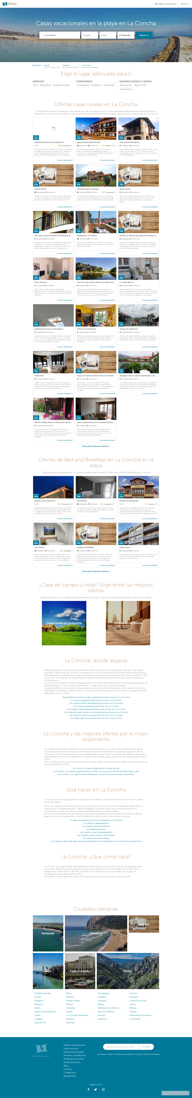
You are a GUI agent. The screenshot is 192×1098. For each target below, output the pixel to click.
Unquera (102, 997)
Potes (68, 993)
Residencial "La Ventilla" (87, 235)
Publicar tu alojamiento (75, 1045)
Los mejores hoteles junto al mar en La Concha (96, 706)
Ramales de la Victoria (108, 1008)
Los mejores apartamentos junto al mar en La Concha (96, 700)
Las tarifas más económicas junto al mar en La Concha (96, 718)
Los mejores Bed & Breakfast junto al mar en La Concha (96, 703)
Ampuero (133, 997)
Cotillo (37, 1015)
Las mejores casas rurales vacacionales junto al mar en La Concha (96, 712)
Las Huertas (39, 547)
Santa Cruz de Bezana (44, 1011)
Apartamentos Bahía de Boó (88, 142)
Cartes (132, 1004)
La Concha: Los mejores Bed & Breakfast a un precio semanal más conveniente (96, 774)
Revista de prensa (72, 1062)
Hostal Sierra (125, 547)
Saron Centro (125, 189)
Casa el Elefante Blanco (129, 142)
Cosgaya (38, 1019)
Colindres (70, 1008)
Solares (69, 1004)
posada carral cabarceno (44, 501)
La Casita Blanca (126, 282)
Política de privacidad (74, 1052)
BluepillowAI (70, 1076)
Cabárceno (39, 376)
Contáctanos (70, 1072)
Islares (37, 1008)
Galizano (38, 1004)
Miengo (133, 1008)
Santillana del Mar (42, 993)
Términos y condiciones (75, 1055)
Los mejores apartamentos (96, 823)
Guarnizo (70, 1022)
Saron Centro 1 (40, 282)
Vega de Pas (40, 1022)
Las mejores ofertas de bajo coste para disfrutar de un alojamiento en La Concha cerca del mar (96, 841)
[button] (88, 1089)
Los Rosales (82, 501)
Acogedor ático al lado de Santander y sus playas (140, 376)
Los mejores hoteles (96, 829)
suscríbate (146, 1047)
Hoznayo (102, 1000)
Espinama (102, 1019)
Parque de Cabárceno (129, 329)
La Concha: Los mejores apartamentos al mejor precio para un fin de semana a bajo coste (96, 771)
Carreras (68, 1069)
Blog (66, 1065)
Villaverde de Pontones (140, 1015)
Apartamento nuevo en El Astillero (48, 329)
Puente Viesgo (73, 1000)
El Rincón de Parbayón (86, 329)
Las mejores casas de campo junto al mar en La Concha (96, 715)
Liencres (133, 993)
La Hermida (134, 1019)
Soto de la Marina (106, 1011)
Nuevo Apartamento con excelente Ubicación (96, 422)
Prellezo (70, 1019)
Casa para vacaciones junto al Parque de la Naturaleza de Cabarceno (63, 235)
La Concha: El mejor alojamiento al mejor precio (96, 768)
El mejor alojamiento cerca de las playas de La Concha (96, 820)
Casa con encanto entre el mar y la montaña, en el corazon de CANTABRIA (108, 376)
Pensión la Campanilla (129, 501)
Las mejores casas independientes (96, 832)
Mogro (101, 1004)
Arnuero (102, 1015)
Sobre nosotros (71, 1048)
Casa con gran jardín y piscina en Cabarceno (95, 282)
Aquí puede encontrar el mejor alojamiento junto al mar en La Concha (96, 697)
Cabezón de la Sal (138, 1000)
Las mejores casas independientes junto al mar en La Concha (96, 709)
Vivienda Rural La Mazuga (88, 189)
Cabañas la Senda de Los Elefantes (48, 142)
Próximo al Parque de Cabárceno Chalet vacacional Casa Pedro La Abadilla (151, 235)
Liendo (69, 1011)
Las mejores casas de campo (96, 838)
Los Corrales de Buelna (77, 1015)
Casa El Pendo (40, 189)
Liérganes (39, 1000)
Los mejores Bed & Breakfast (96, 826)
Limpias (132, 1011)
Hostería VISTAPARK (85, 547)
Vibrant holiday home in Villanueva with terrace (54, 422)
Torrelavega (103, 993)
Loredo (37, 997)
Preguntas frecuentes (74, 1059)
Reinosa (70, 997)
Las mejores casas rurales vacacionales (96, 835)
